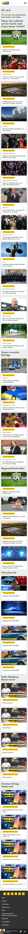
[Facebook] (8, 894)
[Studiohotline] (23, 894)
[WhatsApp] (4, 894)
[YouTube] (16, 894)
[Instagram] (12, 894)
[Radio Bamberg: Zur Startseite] (12, 3)
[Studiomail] (19, 894)
